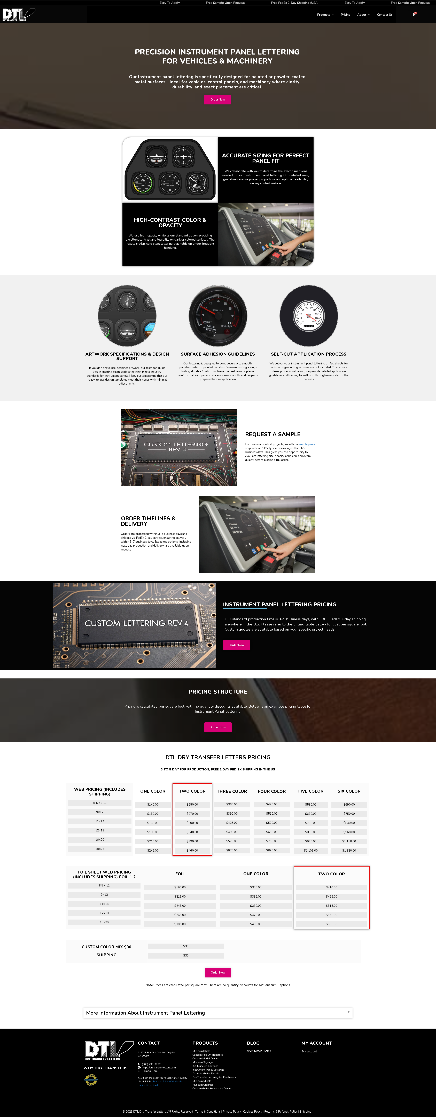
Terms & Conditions (208, 1112)
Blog (253, 1043)
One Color (153, 791)
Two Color (192, 791)
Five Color (311, 791)
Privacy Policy (232, 1112)
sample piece (306, 444)
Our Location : (259, 1051)
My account (309, 1051)
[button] (218, 1013)
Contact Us (385, 15)
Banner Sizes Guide (148, 1085)
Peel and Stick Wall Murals (167, 1081)
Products (323, 15)
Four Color (272, 791)
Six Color (349, 791)
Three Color (232, 791)
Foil (180, 874)
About (361, 15)
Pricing (346, 15)
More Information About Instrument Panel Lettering (145, 1012)
